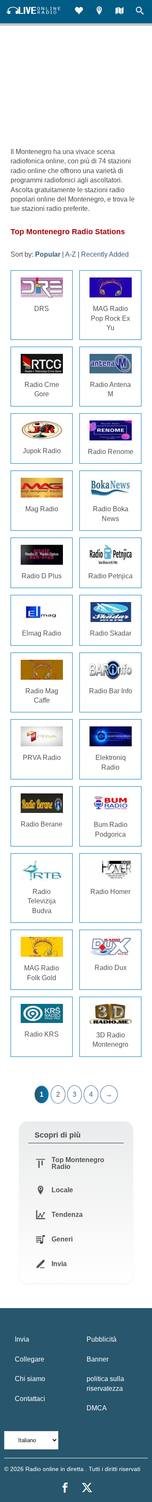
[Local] (99, 11)
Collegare (29, 1359)
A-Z (70, 254)
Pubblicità (102, 1339)
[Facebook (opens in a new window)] (65, 1487)
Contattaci (30, 1398)
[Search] (140, 11)
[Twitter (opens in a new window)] (87, 1487)
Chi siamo (30, 1378)
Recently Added (105, 254)
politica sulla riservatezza (105, 1383)
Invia (22, 1339)
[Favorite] (79, 11)
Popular (47, 254)
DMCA (97, 1408)
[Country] (119, 11)
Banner (98, 1359)
